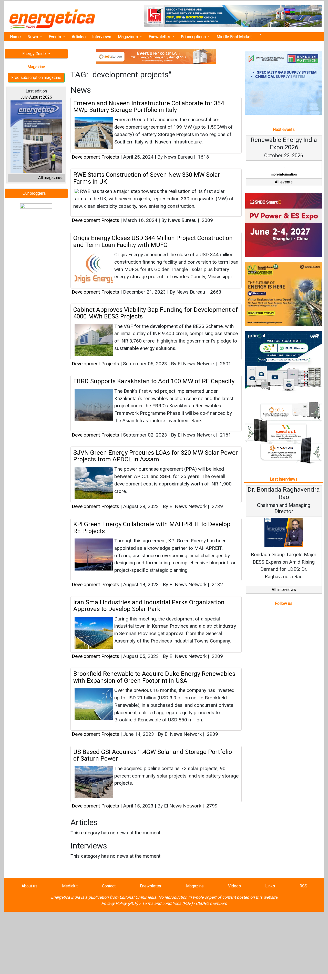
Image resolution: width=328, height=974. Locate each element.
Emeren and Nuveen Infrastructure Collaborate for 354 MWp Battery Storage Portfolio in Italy (148, 106)
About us (29, 886)
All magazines (51, 177)
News (33, 36)
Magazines (128, 36)
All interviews (284, 589)
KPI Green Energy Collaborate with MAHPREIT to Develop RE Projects (151, 527)
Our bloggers (35, 193)
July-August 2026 (36, 97)
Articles (79, 36)
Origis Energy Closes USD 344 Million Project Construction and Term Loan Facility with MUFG (153, 241)
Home (15, 36)
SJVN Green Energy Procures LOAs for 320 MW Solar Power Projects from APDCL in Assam (155, 456)
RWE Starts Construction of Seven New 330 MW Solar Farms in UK (146, 178)
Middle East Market (234, 36)
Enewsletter (160, 36)
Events (55, 36)
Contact (109, 886)
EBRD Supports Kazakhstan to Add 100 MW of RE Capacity (153, 381)
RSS (303, 886)
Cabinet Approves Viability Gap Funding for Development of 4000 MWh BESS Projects (155, 313)
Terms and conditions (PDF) (167, 903)
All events (284, 182)
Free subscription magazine (36, 77)
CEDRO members (211, 903)
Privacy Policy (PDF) (119, 903)
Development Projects (95, 157)
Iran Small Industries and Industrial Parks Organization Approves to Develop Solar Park (148, 606)
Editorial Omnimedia (137, 897)
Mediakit (70, 886)
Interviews (101, 36)
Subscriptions (194, 36)
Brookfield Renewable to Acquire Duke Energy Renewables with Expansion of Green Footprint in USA (154, 677)
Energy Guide (34, 53)
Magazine (195, 886)
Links (270, 886)
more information (284, 174)
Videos (234, 886)
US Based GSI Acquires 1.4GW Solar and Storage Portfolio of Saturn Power (152, 755)
